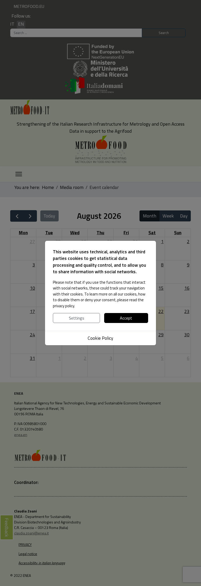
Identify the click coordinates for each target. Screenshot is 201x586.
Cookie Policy (100, 338)
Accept (126, 318)
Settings (76, 318)
